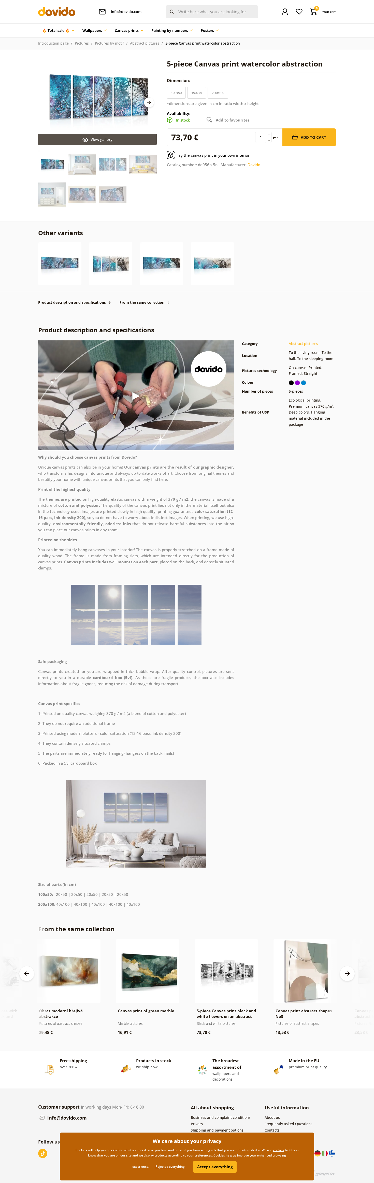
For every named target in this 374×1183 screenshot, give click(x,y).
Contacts (272, 1130)
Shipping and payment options (217, 1130)
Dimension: (179, 80)
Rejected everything (170, 1166)
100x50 (176, 92)
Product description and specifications (72, 302)
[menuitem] (58, 30)
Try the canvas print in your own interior (213, 155)
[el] (332, 1153)
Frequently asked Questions (288, 1123)
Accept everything (215, 1166)
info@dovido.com (66, 1118)
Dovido (254, 164)
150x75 (196, 92)
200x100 (218, 92)
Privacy (197, 1123)
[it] (325, 1153)
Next (149, 102)
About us (272, 1117)
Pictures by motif (109, 43)
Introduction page (53, 43)
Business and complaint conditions (221, 1117)
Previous (26, 973)
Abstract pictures (144, 43)
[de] (318, 1153)
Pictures (82, 43)
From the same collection (142, 302)
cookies (278, 1150)
